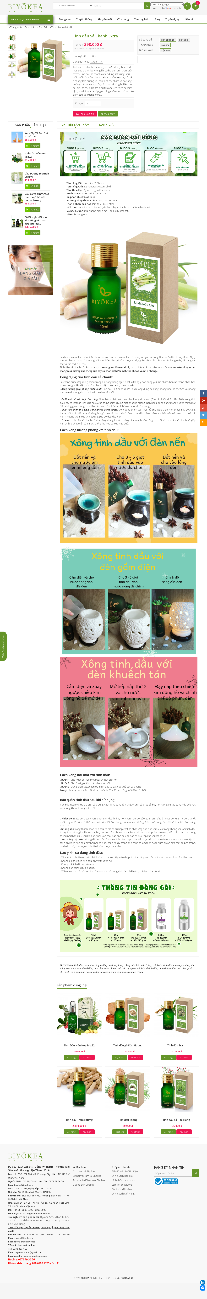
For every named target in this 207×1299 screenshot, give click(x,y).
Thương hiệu (141, 19)
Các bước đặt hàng (122, 1189)
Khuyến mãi (105, 19)
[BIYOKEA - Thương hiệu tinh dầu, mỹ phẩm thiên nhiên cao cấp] (25, 7)
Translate (176, 8)
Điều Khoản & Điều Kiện (125, 1171)
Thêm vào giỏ (86, 113)
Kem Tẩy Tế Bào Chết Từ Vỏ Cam (37, 135)
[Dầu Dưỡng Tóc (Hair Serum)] (17, 177)
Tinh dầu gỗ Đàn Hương (127, 1045)
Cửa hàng (123, 19)
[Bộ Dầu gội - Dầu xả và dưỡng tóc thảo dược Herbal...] (17, 221)
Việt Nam (165, 50)
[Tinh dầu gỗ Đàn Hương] (127, 1014)
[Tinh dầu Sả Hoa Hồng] (176, 1088)
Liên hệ (189, 19)
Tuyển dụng (172, 19)
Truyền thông (84, 19)
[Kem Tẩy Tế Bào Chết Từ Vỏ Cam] (17, 137)
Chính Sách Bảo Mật (122, 1175)
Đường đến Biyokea (83, 1184)
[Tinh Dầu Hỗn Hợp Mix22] (17, 157)
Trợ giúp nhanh (121, 1167)
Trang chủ (65, 19)
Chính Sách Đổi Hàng (123, 1193)
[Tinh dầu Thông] (127, 1088)
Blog (157, 19)
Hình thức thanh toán (123, 1180)
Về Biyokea (79, 1167)
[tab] (75, 125)
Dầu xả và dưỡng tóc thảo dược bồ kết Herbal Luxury (37, 197)
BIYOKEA (165, 45)
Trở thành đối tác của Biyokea (89, 1180)
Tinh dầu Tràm (176, 1045)
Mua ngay (109, 113)
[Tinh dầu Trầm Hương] (79, 1088)
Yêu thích (87, 1057)
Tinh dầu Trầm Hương (79, 1120)
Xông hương (167, 40)
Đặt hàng (71, 1057)
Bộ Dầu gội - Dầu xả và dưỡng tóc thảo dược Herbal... (36, 220)
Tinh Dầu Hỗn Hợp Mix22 (79, 1045)
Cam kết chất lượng (122, 1184)
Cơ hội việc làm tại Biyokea (87, 1175)
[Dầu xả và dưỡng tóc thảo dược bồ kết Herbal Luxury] (17, 197)
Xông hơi (183, 40)
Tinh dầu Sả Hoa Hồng (176, 1120)
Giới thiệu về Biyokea (84, 1171)
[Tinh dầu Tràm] (176, 1014)
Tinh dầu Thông (127, 1120)
